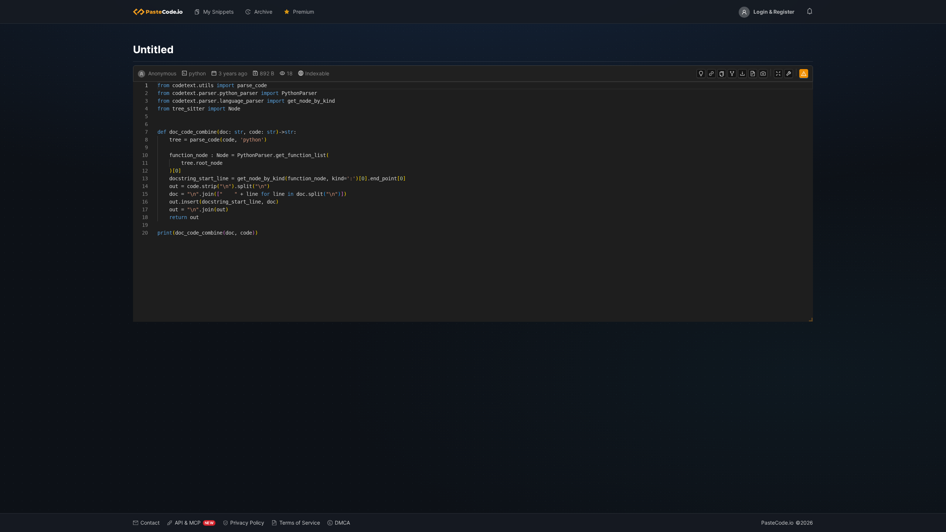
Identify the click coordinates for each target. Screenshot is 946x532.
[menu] (473, 12)
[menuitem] (160, 12)
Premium (303, 11)
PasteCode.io (777, 522)
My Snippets (218, 11)
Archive (263, 11)
